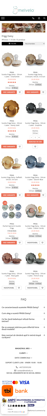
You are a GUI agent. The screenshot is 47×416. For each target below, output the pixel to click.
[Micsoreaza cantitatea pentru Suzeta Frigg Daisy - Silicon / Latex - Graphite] (31, 137)
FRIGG (12, 72)
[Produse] (3, 19)
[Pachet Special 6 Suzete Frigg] (11, 211)
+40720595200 (24, 367)
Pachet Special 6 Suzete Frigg (12, 227)
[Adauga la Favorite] (19, 92)
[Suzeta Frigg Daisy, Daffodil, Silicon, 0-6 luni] (11, 162)
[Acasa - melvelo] (23, 10)
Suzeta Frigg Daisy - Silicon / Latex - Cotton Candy (35, 227)
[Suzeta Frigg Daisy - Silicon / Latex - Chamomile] (11, 59)
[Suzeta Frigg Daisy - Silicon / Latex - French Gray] (35, 258)
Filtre (13, 43)
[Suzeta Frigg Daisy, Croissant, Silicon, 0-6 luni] (35, 59)
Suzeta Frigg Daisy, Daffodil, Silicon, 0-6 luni (11, 178)
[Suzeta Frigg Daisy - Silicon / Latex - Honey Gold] (11, 108)
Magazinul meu (22, 348)
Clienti (22, 353)
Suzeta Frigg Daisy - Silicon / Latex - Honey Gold (12, 124)
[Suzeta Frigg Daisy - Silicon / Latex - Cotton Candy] (35, 211)
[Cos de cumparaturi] (39, 18)
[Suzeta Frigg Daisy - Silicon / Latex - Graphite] (35, 108)
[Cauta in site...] (44, 18)
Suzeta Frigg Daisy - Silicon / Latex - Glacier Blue (35, 178)
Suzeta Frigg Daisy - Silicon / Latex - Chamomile (12, 75)
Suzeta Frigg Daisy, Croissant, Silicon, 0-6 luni (35, 75)
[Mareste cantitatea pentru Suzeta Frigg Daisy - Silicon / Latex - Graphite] (39, 137)
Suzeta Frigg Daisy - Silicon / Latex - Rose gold (12, 274)
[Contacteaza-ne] (33, 18)
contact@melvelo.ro (25, 370)
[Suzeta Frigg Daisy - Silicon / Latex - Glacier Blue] (35, 162)
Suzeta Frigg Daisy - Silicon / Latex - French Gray (35, 274)
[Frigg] (23, 27)
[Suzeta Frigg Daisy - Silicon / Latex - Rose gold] (11, 258)
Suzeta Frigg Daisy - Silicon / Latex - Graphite (35, 124)
